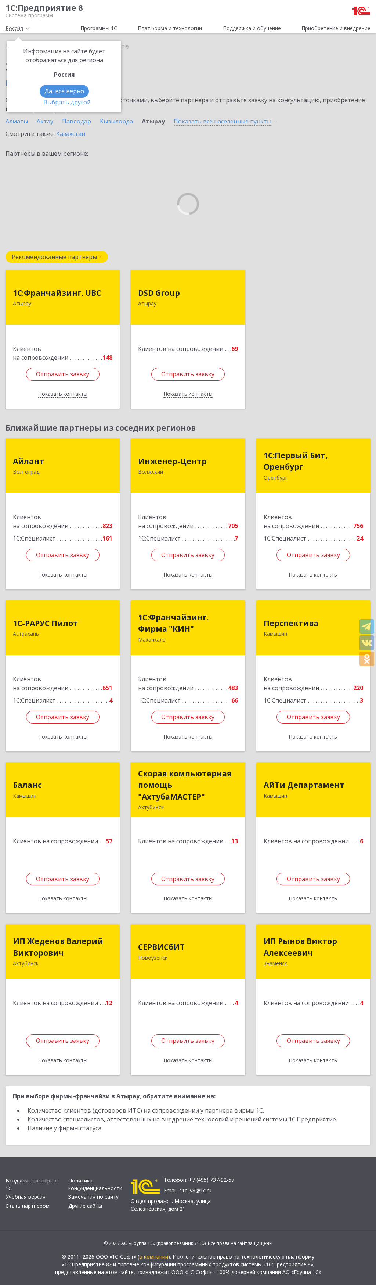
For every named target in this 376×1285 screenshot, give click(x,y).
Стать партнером (28, 1205)
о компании (153, 1256)
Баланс (27, 785)
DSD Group (159, 293)
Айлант (28, 461)
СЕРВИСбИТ (161, 947)
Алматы (17, 121)
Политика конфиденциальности (95, 1184)
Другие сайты (85, 1205)
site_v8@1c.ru (195, 1190)
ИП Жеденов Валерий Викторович (58, 947)
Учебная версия (26, 1196)
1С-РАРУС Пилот (45, 623)
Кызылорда (116, 121)
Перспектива (291, 623)
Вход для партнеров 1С (31, 1184)
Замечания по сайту (93, 1196)
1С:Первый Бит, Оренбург (296, 461)
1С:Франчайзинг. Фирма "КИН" (173, 623)
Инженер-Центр (172, 461)
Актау (45, 121)
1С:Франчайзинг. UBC (57, 293)
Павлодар (76, 121)
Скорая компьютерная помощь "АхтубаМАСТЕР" (185, 785)
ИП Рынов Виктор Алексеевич (300, 947)
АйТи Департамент (304, 785)
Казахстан (70, 134)
